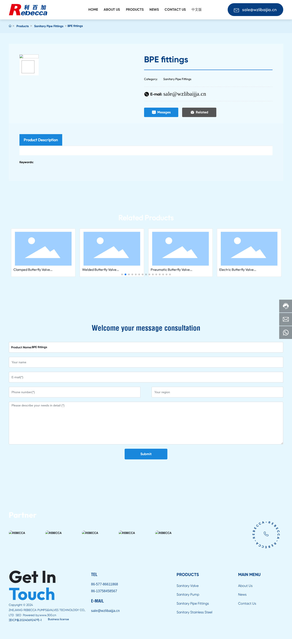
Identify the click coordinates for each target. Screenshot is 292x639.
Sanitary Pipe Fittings (48, 26)
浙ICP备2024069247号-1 (25, 620)
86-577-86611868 (104, 584)
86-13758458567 (104, 591)
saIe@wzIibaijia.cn (259, 9)
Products (22, 26)
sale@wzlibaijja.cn (184, 94)
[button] (122, 274)
